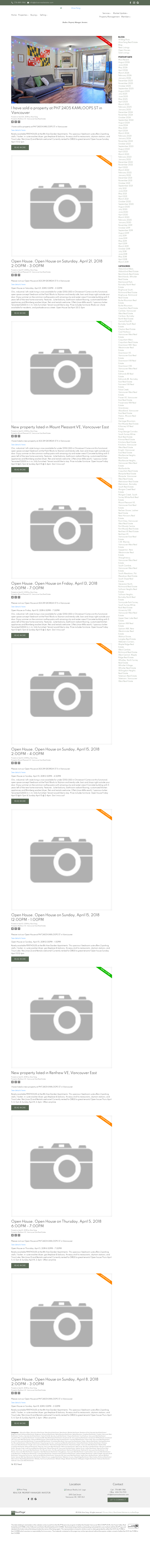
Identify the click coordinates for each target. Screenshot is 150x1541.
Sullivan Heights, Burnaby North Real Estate (127, 597)
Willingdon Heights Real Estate (87, 1459)
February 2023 (125, 157)
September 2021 (125, 186)
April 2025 (123, 102)
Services (106, 13)
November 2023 (125, 141)
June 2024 (123, 125)
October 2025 (124, 86)
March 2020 (123, 217)
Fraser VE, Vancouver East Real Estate (22, 1441)
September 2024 (125, 120)
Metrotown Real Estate (68, 1446)
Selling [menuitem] (43, 15)
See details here (18, 130)
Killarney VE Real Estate (33, 1443)
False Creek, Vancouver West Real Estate (97, 1439)
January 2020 (124, 222)
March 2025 (123, 104)
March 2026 (123, 73)
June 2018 (122, 254)
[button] (18, 3)
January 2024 (124, 138)
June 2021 (122, 191)
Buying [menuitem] (34, 15)
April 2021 (122, 196)
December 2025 (125, 81)
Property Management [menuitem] (109, 17)
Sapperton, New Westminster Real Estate (45, 1452)
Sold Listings (123, 53)
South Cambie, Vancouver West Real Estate (97, 1452)
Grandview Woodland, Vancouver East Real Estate (66, 1441)
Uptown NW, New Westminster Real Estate (28, 1457)
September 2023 (125, 146)
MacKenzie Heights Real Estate (59, 1444)
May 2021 (122, 194)
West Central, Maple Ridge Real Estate (22, 1459)
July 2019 (122, 236)
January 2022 (124, 175)
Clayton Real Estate (73, 1436)
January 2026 (124, 78)
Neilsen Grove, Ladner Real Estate (86, 1448)
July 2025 (122, 94)
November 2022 (125, 165)
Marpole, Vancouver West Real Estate (49, 1446)
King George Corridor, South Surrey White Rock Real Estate (58, 1443)
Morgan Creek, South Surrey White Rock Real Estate (31, 1448)
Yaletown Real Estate (103, 1459)
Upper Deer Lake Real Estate (89, 1455)
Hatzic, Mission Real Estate (90, 1441)
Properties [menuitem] (22, 15)
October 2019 (124, 228)
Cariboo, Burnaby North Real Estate (29, 1436)
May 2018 (122, 257)
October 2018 (124, 249)
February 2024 (125, 136)
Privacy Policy (108, 1512)
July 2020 (122, 209)
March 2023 (123, 154)
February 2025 (125, 107)
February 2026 (125, 75)
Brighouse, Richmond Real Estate (45, 1434)
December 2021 (125, 178)
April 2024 (123, 131)
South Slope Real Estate (44, 1453)
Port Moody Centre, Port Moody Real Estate (53, 1450)
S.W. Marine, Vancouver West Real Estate (127, 544)
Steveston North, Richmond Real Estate (63, 1453)
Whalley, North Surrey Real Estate (45, 1459)
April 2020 (123, 215)
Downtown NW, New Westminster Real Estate (48, 1437)
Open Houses (124, 50)
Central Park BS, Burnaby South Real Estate (54, 1436)
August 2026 (124, 62)
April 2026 (123, 70)
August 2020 (124, 207)
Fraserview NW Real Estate (42, 1441)
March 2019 (123, 246)
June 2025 (123, 96)
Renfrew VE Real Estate (74, 1450)
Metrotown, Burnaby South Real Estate (87, 1446)
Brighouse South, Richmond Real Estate (22, 1434)
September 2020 (126, 204)
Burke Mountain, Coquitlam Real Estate (84, 1434)
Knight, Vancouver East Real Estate (39, 1444)
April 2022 (123, 167)
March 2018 (123, 262)
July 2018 (122, 251)
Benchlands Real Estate (52, 1432)
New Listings (123, 48)
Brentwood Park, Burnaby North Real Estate (93, 1432)
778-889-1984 (20, 2)
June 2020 (123, 212)
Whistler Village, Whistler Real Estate (67, 1459)
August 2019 (123, 233)
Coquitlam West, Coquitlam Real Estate (23, 1437)
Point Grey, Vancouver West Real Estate (27, 1450)
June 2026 (123, 65)
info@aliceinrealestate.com (41, 2)
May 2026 (122, 68)
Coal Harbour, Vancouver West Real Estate (92, 1436)
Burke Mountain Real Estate (64, 1434)
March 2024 (123, 133)
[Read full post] (61, 71)
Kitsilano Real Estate (95, 1443)
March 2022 (123, 170)
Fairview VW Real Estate (77, 1439)
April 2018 (122, 259)
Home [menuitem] (14, 15)
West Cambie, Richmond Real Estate (100, 1457)
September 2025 (126, 89)
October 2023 (124, 144)
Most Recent (123, 60)
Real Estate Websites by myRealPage (126, 1512)
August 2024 (124, 123)
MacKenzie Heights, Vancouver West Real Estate (83, 1444)
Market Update (120, 13)
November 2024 (125, 115)
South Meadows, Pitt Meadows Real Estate (24, 1453)
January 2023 (124, 159)
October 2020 (124, 202)
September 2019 (125, 230)
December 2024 (125, 112)
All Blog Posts (124, 40)
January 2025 (124, 110)
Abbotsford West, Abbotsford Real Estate (32, 1432)
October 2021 (124, 183)
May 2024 (122, 128)
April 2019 (122, 244)
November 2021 (125, 181)
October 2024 (124, 118)
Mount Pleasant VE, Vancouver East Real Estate (34, 272)
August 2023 (124, 149)
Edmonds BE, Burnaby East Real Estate (57, 1439)
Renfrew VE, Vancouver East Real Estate (32, 119)
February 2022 (125, 173)
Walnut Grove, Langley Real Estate (52, 1457)
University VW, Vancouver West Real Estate (67, 1455)
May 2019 (122, 241)
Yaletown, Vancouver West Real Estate (22, 1460)
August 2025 (124, 91)
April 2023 (123, 152)
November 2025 (125, 83)
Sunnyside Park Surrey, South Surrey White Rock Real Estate (36, 1455)
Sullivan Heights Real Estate (84, 1453)
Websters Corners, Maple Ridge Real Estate (76, 1457)
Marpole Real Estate (31, 1446)
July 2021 (122, 188)
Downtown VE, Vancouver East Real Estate (75, 1437)
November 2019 (125, 225)
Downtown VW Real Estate (97, 1437)
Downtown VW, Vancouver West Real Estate (127, 368)
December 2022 (125, 162)
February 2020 (125, 220)
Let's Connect (118, 1500)
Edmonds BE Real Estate (38, 1439)
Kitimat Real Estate (82, 1443)
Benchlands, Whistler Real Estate (69, 1432)
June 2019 (122, 238)
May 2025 (123, 99)
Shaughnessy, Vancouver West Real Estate (71, 1452)
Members (125, 17)
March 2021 (123, 199)
